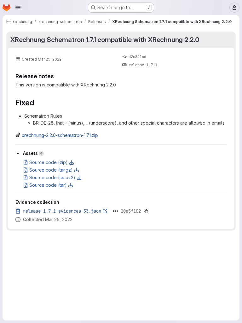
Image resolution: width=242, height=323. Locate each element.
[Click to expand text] (115, 211)
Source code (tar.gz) (51, 170)
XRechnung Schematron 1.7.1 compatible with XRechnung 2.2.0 (104, 40)
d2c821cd (137, 56)
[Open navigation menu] (18, 8)
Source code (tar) (48, 185)
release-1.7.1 (143, 65)
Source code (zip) (48, 162)
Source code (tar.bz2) (52, 177)
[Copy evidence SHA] (146, 211)
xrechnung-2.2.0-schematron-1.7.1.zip (60, 135)
